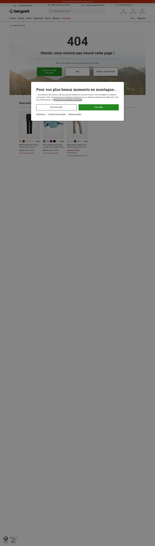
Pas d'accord (56, 107)
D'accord (98, 107)
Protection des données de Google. (68, 100)
